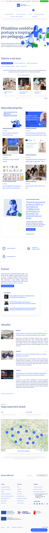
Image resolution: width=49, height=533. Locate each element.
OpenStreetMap (14, 419)
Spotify (6, 283)
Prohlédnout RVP (35, 1)
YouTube (20, 283)
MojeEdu (11, 1)
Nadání (30, 14)
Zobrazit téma (30, 229)
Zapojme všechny (44, 1)
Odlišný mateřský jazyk (39, 14)
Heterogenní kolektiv (9, 14)
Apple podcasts (12, 283)
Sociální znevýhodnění (21, 14)
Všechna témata (30, 234)
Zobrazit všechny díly (7, 286)
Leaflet (3, 419)
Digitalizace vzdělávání (26, 1)
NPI (7, 1)
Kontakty (3, 404)
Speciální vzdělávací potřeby (17, 16)
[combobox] (12, 414)
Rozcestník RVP (17, 1)
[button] (15, 441)
